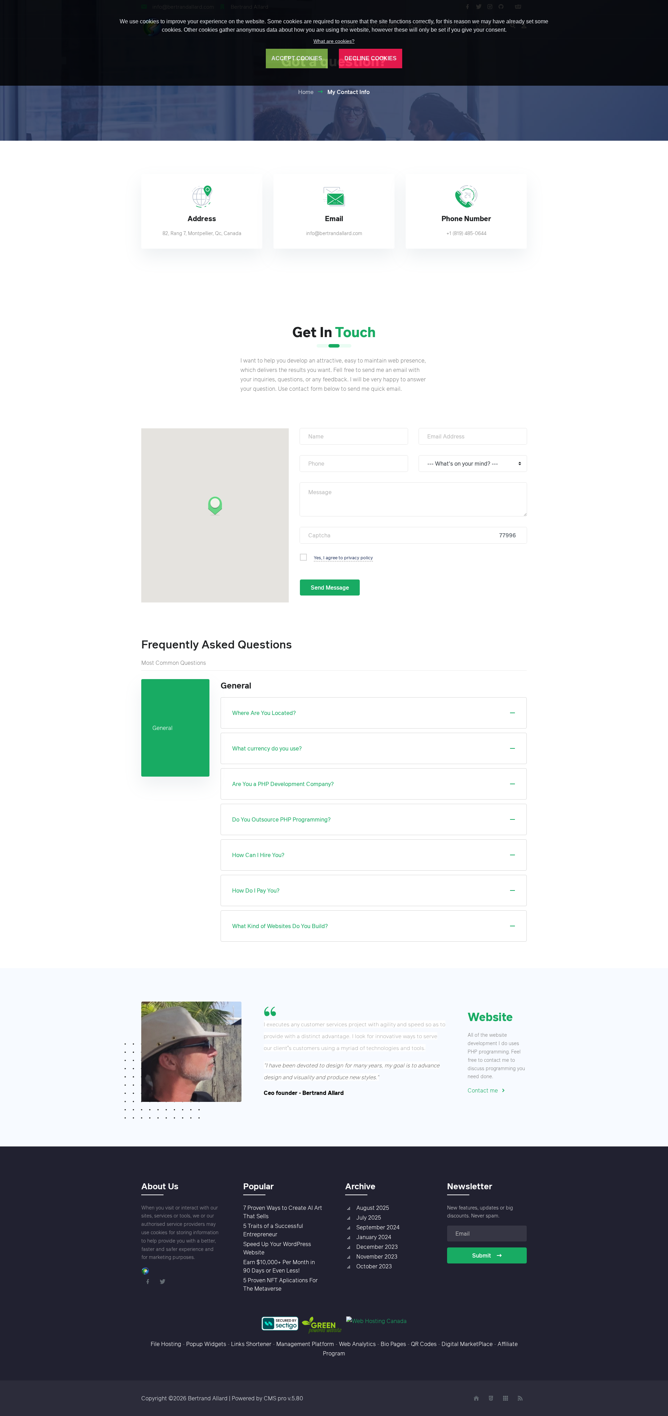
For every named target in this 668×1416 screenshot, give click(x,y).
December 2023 (377, 1247)
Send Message (330, 587)
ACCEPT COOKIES (296, 58)
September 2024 (377, 1227)
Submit (481, 1255)
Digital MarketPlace (467, 1344)
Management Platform (305, 1344)
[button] (215, 505)
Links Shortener (251, 1344)
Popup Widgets (206, 1344)
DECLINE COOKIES (370, 58)
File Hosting (166, 1344)
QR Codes (424, 1344)
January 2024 (373, 1237)
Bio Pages (393, 1344)
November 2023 (376, 1256)
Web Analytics (357, 1344)
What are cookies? (334, 41)
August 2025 (372, 1208)
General (162, 728)
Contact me (483, 1090)
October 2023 (374, 1266)
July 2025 (368, 1217)
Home (305, 92)
